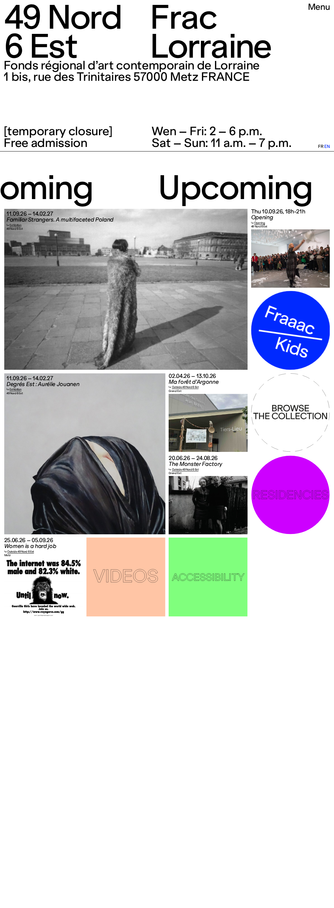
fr (320, 146)
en (327, 146)
